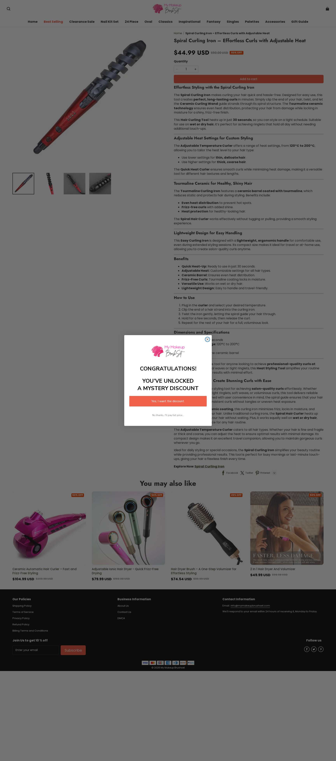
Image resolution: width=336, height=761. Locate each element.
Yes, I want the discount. (168, 401)
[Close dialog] (207, 339)
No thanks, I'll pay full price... (168, 415)
